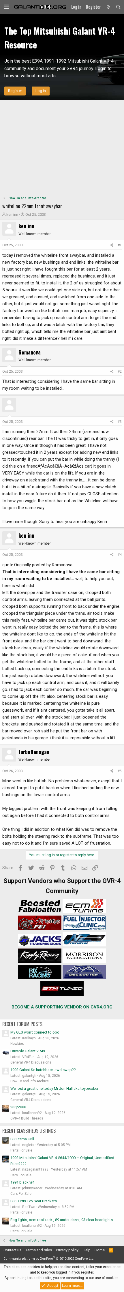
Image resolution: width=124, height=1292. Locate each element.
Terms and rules (39, 1250)
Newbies (17, 1044)
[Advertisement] (62, 147)
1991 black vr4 (22, 1182)
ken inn (12, 214)
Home (100, 1250)
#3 (120, 422)
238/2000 (18, 1107)
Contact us (12, 1250)
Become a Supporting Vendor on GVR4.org (62, 1007)
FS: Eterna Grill (22, 1139)
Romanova (29, 352)
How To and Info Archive (29, 1081)
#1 (120, 245)
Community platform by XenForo (48, 1259)
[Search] (118, 7)
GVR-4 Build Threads (26, 1118)
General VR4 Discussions (30, 1062)
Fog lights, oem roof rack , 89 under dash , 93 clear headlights (61, 1220)
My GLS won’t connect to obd (34, 1032)
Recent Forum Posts (22, 1024)
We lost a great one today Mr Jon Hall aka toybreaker (54, 1088)
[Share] (112, 245)
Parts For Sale (21, 1150)
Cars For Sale (20, 1175)
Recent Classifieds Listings (29, 1130)
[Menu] (7, 7)
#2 (120, 372)
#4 (120, 555)
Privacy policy (67, 1250)
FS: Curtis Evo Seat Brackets (33, 1201)
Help (87, 1250)
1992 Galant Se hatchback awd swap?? (43, 1070)
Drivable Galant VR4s (27, 1051)
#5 (120, 771)
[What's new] (108, 7)
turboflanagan (33, 751)
